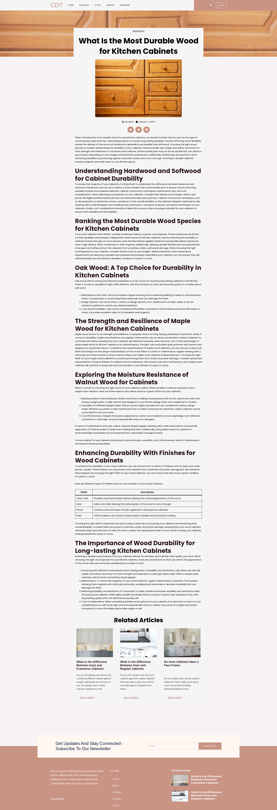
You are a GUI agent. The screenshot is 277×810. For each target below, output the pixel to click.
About (115, 785)
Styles (98, 5)
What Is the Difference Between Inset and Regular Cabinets (135, 665)
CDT (56, 5)
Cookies (116, 798)
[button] (210, 5)
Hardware (125, 5)
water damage (153, 158)
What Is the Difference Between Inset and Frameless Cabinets (91, 665)
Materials (84, 5)
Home (71, 5)
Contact (117, 792)
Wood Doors (138, 31)
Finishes (110, 5)
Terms (115, 805)
